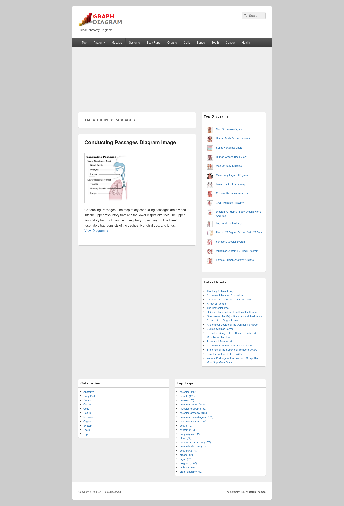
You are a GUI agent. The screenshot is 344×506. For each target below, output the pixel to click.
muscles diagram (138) (193, 408)
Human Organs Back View (231, 157)
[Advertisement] (172, 76)
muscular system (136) (193, 421)
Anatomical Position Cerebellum (225, 295)
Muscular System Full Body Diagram (237, 251)
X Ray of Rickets (217, 303)
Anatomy (99, 42)
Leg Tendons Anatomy (229, 223)
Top (84, 42)
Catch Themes (257, 492)
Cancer (230, 42)
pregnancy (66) (188, 463)
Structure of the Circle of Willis (224, 354)
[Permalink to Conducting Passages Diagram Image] (106, 204)
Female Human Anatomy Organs (235, 260)
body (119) (186, 425)
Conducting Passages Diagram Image (130, 142)
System (87, 425)
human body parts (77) (193, 446)
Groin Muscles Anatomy (230, 202)
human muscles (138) (192, 404)
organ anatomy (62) (191, 471)
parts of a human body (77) (195, 442)
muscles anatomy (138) (193, 413)
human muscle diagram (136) (196, 417)
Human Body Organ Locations (233, 138)
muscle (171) (187, 396)
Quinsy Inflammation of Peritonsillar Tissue (232, 312)
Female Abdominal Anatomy (232, 193)
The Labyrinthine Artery (220, 291)
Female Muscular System (231, 241)
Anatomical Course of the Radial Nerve (229, 345)
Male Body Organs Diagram (232, 175)
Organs (172, 42)
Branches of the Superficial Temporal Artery (232, 349)
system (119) (187, 430)
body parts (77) (188, 450)
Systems (134, 42)
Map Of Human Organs (229, 129)
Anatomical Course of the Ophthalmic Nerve (232, 324)
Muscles (117, 42)
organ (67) (185, 459)
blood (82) (185, 438)
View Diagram (96, 230)
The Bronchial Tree (218, 308)
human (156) (187, 400)
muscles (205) (188, 392)
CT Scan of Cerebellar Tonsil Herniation (229, 299)
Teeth (215, 42)
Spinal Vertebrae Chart (229, 147)
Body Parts (153, 42)
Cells (187, 42)
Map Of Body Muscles (229, 166)
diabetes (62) (187, 467)
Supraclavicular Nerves (220, 329)
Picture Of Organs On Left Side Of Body (239, 232)
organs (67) (186, 455)
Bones (201, 42)
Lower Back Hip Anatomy (230, 184)
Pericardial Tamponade (220, 341)
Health (246, 42)
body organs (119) (190, 434)
